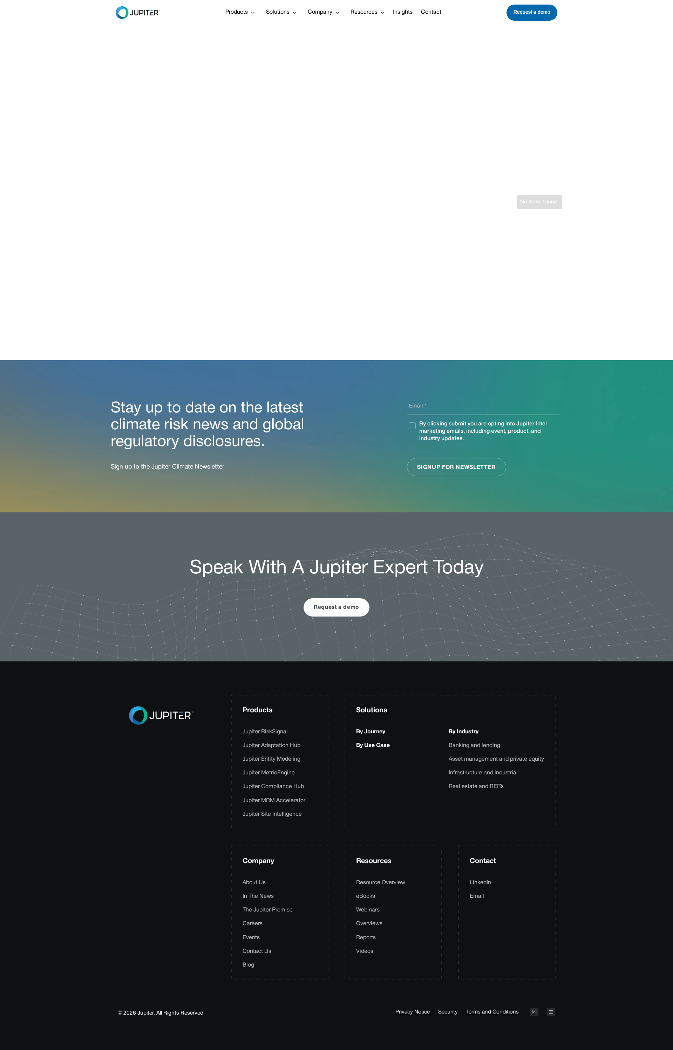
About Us (254, 882)
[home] (138, 12)
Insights (403, 12)
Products (258, 710)
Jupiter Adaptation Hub (271, 745)
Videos (364, 951)
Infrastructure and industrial (483, 772)
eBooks (365, 896)
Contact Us (257, 951)
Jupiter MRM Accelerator (274, 800)
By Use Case (373, 745)
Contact (431, 12)
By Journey (370, 731)
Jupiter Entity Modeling (271, 759)
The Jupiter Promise (268, 910)
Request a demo (532, 12)
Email (477, 896)
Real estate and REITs (476, 786)
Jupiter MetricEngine (269, 772)
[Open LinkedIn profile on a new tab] (534, 1012)
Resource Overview (380, 882)
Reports (366, 937)
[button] (240, 12)
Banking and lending (474, 745)
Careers (253, 923)
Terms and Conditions (492, 1012)
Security (448, 1012)
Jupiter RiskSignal (265, 731)
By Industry (463, 731)
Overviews (369, 923)
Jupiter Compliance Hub (273, 786)
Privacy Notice (412, 1012)
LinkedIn (480, 882)
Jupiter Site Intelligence (272, 814)
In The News (258, 896)
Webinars (368, 910)
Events (251, 937)
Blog (248, 965)
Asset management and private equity (496, 759)
